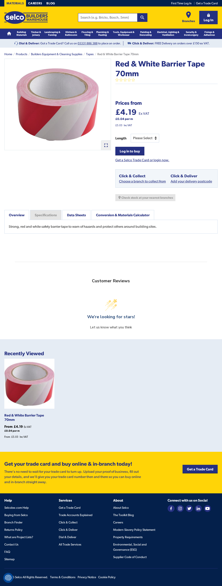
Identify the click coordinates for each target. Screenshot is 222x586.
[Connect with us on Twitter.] (189, 508)
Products (21, 54)
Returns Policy (13, 529)
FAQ (7, 552)
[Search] (142, 17)
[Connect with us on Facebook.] (171, 508)
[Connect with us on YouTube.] (207, 508)
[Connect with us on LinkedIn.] (198, 508)
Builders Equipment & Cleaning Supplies (56, 54)
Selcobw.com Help (16, 507)
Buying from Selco (16, 515)
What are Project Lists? (18, 537)
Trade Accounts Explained (75, 515)
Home (8, 54)
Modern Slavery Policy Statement (134, 529)
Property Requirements (128, 537)
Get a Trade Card (207, 3)
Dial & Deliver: (29, 43)
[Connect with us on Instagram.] (180, 508)
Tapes (90, 54)
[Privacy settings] (8, 578)
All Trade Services (70, 544)
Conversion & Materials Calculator (123, 215)
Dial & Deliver (67, 537)
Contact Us (11, 544)
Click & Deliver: (143, 43)
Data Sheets (76, 215)
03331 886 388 (88, 43)
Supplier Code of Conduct (130, 557)
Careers (35, 3)
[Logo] (26, 17)
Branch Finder (13, 522)
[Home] (9, 34)
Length (120, 138)
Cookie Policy (107, 577)
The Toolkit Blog (123, 515)
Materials (15, 3)
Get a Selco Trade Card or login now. (142, 160)
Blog (50, 3)
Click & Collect (68, 522)
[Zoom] (106, 145)
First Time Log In (181, 3)
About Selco (121, 507)
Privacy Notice (87, 577)
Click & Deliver (68, 529)
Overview (16, 215)
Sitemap (9, 559)
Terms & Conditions (62, 577)
